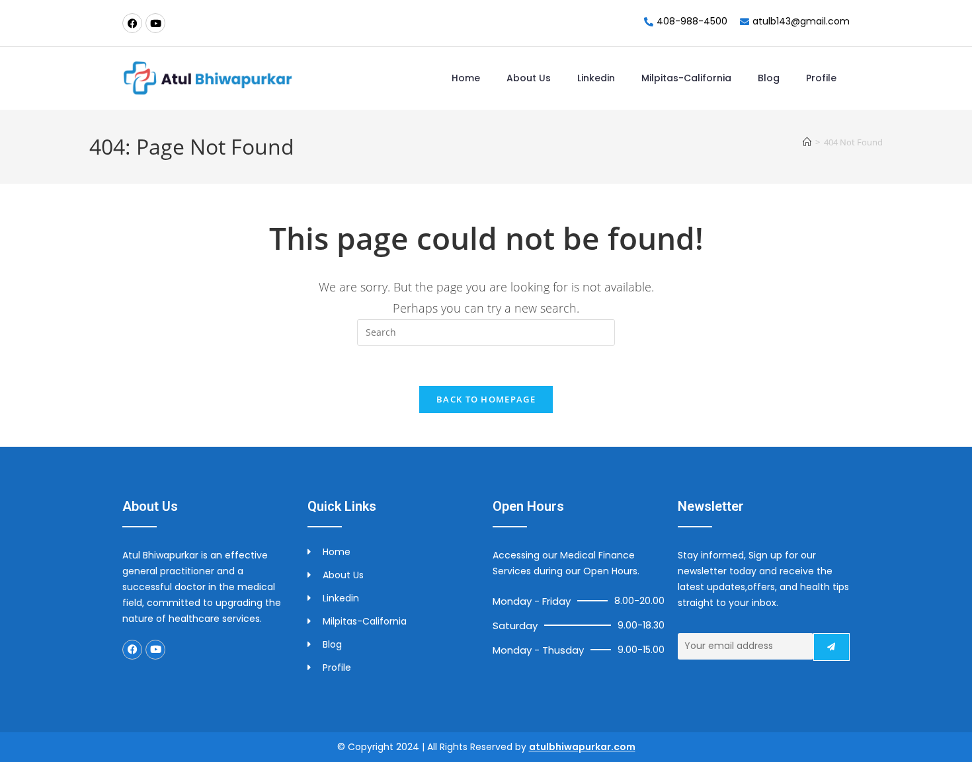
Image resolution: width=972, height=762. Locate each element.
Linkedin (596, 78)
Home (466, 78)
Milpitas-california (686, 78)
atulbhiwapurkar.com (582, 746)
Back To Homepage (486, 399)
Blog (769, 78)
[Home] (807, 142)
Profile (821, 78)
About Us (528, 78)
